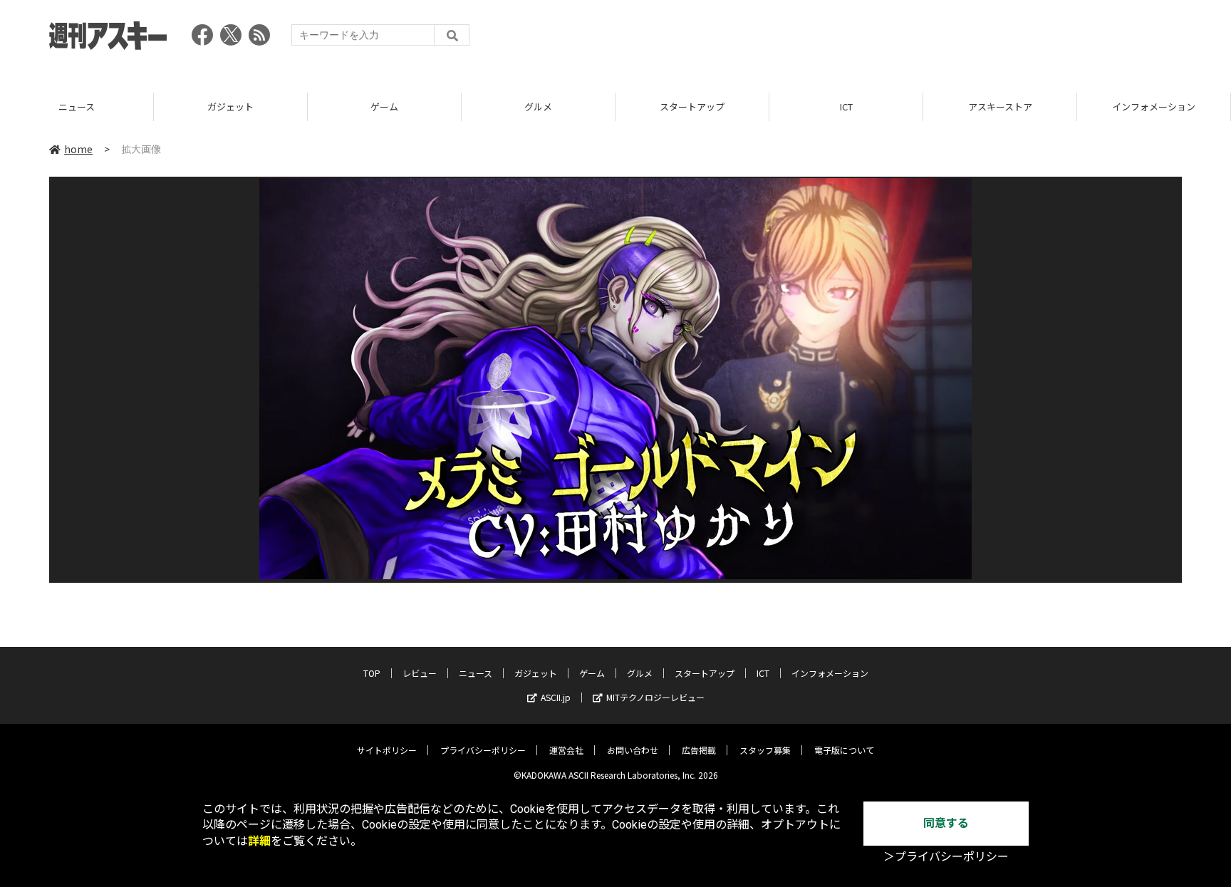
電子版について (844, 750)
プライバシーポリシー (483, 750)
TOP (371, 673)
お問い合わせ (632, 750)
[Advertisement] (922, 39)
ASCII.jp (556, 697)
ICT (846, 106)
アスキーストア (1000, 106)
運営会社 (566, 750)
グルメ (538, 106)
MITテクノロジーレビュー (655, 697)
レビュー (419, 673)
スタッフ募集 (765, 750)
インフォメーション (1153, 106)
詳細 (259, 841)
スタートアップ (692, 106)
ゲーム (384, 106)
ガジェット (230, 106)
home (78, 149)
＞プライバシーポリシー (946, 856)
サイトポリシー (387, 750)
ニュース (76, 106)
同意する (946, 823)
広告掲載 (699, 750)
